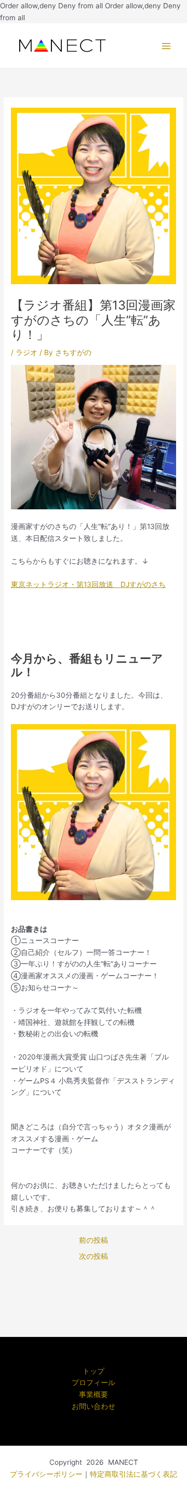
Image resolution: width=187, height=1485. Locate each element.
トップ (93, 1371)
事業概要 (93, 1394)
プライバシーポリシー (46, 1474)
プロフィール (93, 1382)
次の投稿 (93, 1256)
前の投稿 (93, 1240)
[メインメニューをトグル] (166, 45)
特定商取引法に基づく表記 (133, 1474)
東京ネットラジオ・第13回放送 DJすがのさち (88, 584)
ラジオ (26, 352)
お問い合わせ (93, 1406)
